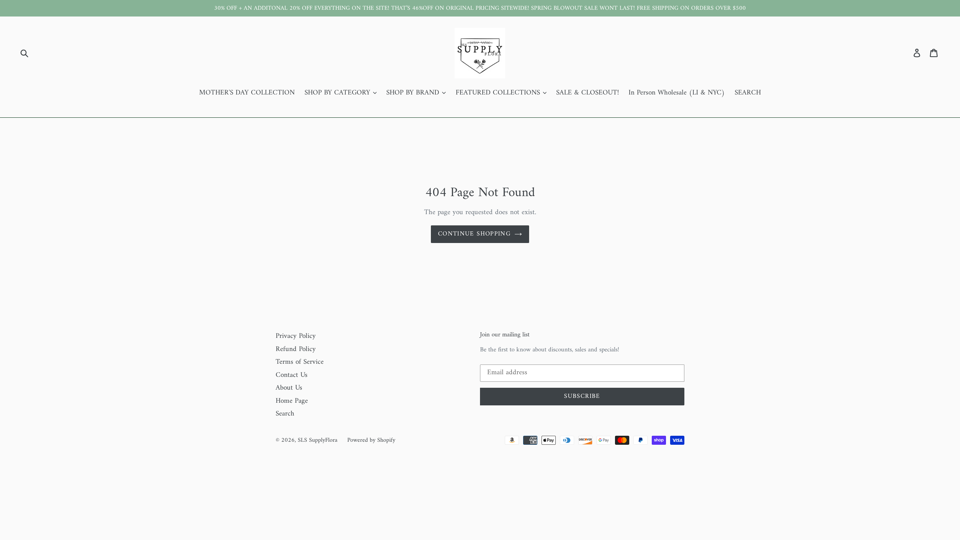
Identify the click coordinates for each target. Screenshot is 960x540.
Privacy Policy (296, 336)
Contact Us (292, 375)
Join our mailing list (505, 335)
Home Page (292, 401)
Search (285, 414)
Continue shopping (474, 234)
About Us (289, 388)
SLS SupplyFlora (318, 440)
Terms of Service (300, 362)
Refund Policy (296, 349)
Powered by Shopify (371, 440)
